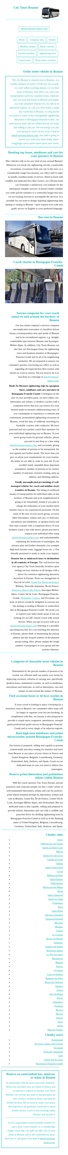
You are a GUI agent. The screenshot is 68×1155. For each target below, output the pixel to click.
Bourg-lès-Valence (54, 982)
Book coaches (47, 46)
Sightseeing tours (47, 53)
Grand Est (36, 582)
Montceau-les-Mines (53, 887)
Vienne (59, 931)
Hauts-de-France (50, 582)
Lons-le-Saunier (55, 974)
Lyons (60, 871)
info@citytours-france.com (34, 28)
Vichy (60, 840)
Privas (60, 998)
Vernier (59, 1018)
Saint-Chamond (55, 895)
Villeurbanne (56, 883)
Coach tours (25, 60)
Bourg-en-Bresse (54, 938)
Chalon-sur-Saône (54, 946)
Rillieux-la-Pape (55, 875)
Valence (59, 986)
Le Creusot (57, 934)
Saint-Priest (57, 911)
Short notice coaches (45, 60)
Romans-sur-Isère (54, 978)
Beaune (59, 962)
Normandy (26, 598)
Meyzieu (58, 923)
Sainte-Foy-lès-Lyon (53, 855)
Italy (61, 1055)
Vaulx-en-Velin (55, 899)
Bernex (59, 1010)
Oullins (59, 863)
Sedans (52, 39)
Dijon (60, 1026)
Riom (60, 891)
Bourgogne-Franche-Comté (49, 1063)
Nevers (59, 966)
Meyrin (59, 1014)
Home (22, 39)
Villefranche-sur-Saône (51, 843)
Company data (37, 39)
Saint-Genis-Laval (54, 867)
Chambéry (58, 1002)
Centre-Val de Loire (53, 1059)
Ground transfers (26, 53)
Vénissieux (57, 903)
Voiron (59, 990)
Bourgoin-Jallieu (54, 950)
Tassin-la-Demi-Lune (52, 847)
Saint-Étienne (56, 879)
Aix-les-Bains (56, 994)
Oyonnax (58, 970)
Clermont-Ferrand (54, 919)
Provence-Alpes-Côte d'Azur (26, 590)
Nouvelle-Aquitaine (53, 1052)
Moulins (59, 927)
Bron (60, 907)
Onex (60, 1022)
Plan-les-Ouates (55, 1029)
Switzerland (57, 1040)
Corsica (36, 598)
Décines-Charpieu (54, 915)
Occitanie (58, 1048)
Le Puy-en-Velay (54, 954)
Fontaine (58, 1006)
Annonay (58, 942)
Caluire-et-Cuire (55, 859)
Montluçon (57, 958)
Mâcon (59, 851)
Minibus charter (28, 46)
